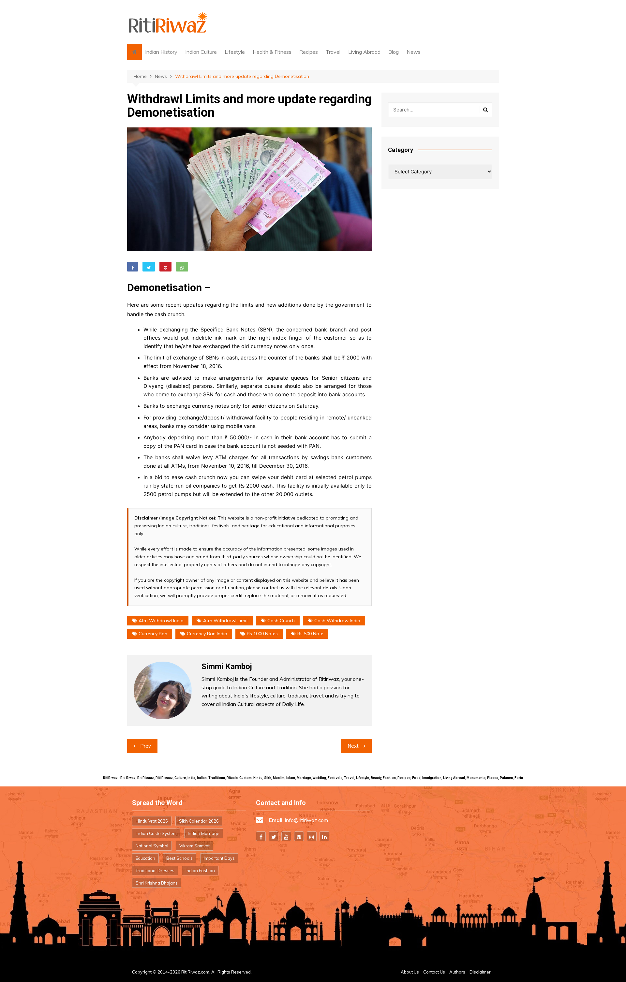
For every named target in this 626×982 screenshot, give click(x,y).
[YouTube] (286, 836)
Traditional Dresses (155, 870)
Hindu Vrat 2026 (152, 821)
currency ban (153, 634)
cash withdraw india (337, 620)
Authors (457, 972)
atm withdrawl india (161, 620)
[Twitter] (273, 836)
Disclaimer (480, 972)
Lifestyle (235, 52)
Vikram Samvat (194, 845)
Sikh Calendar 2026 (199, 821)
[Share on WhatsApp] (182, 266)
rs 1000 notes (262, 634)
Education (145, 858)
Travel (333, 52)
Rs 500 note (310, 634)
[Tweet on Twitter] (148, 266)
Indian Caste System (156, 833)
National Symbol (152, 845)
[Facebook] (261, 836)
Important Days (219, 858)
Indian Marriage (203, 833)
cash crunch (281, 620)
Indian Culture (201, 52)
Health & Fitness (272, 52)
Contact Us (434, 972)
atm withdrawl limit (225, 620)
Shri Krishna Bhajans (157, 883)
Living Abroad (364, 52)
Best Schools (179, 858)
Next (353, 746)
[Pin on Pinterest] (165, 266)
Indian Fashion (200, 870)
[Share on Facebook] (132, 266)
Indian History (161, 52)
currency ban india (207, 634)
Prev (145, 746)
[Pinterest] (299, 836)
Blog (393, 52)
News (414, 52)
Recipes (308, 52)
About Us (410, 972)
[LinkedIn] (324, 836)
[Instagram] (312, 836)
